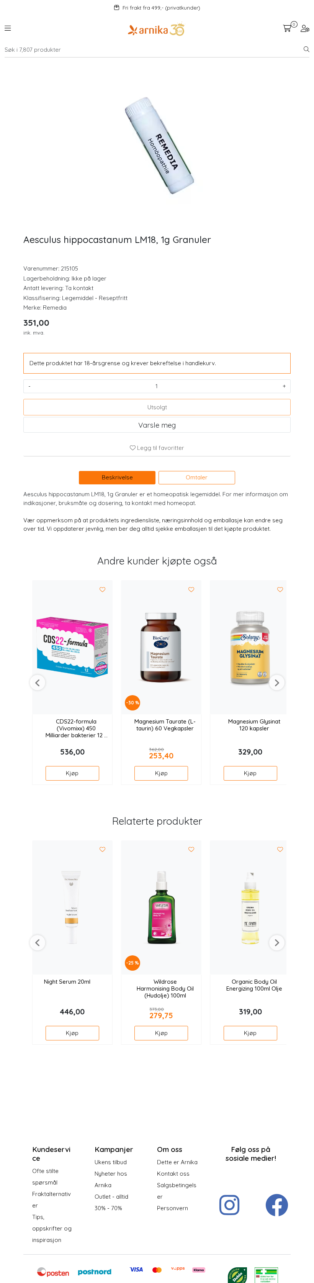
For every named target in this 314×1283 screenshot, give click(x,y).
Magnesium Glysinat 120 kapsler (254, 725)
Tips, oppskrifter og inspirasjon (52, 1228)
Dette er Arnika (177, 1162)
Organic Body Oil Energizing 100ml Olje (254, 985)
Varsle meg (157, 425)
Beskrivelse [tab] (117, 477)
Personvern (172, 1208)
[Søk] (306, 49)
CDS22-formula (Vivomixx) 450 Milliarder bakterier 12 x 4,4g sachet (76, 728)
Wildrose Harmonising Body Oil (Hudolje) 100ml (165, 988)
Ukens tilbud (111, 1162)
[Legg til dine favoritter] (102, 589)
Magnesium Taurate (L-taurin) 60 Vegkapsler (165, 725)
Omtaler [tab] (197, 477)
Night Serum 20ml (67, 981)
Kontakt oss (173, 1173)
